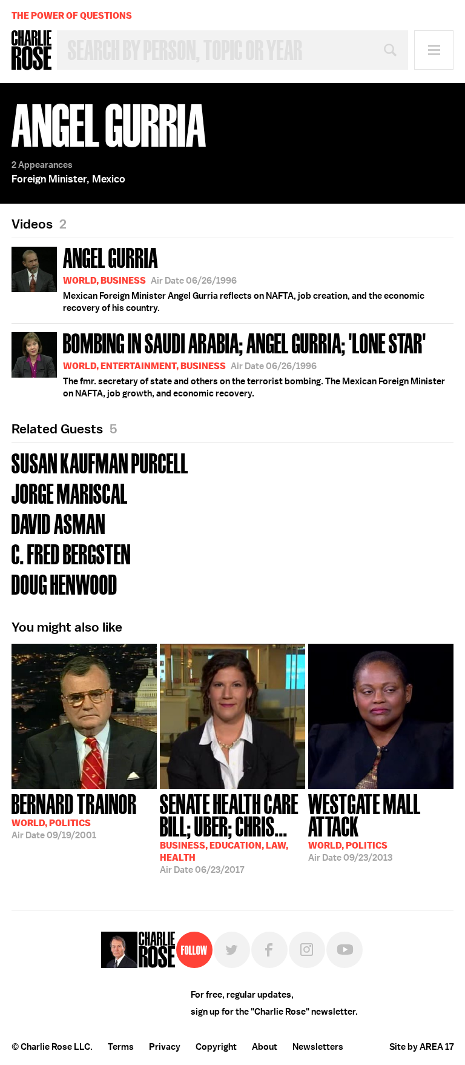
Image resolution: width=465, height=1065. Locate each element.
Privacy (164, 1047)
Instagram (307, 950)
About (264, 1047)
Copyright (216, 1047)
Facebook (269, 950)
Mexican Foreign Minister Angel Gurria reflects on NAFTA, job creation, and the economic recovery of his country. (243, 278)
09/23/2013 (364, 826)
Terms (121, 1047)
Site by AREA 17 (421, 1047)
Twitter (232, 950)
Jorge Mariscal (70, 492)
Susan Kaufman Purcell (100, 462)
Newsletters (317, 1047)
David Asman (58, 523)
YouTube (344, 950)
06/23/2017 (229, 832)
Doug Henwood (64, 583)
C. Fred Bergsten (71, 553)
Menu (433, 50)
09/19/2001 (74, 815)
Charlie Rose (31, 50)
